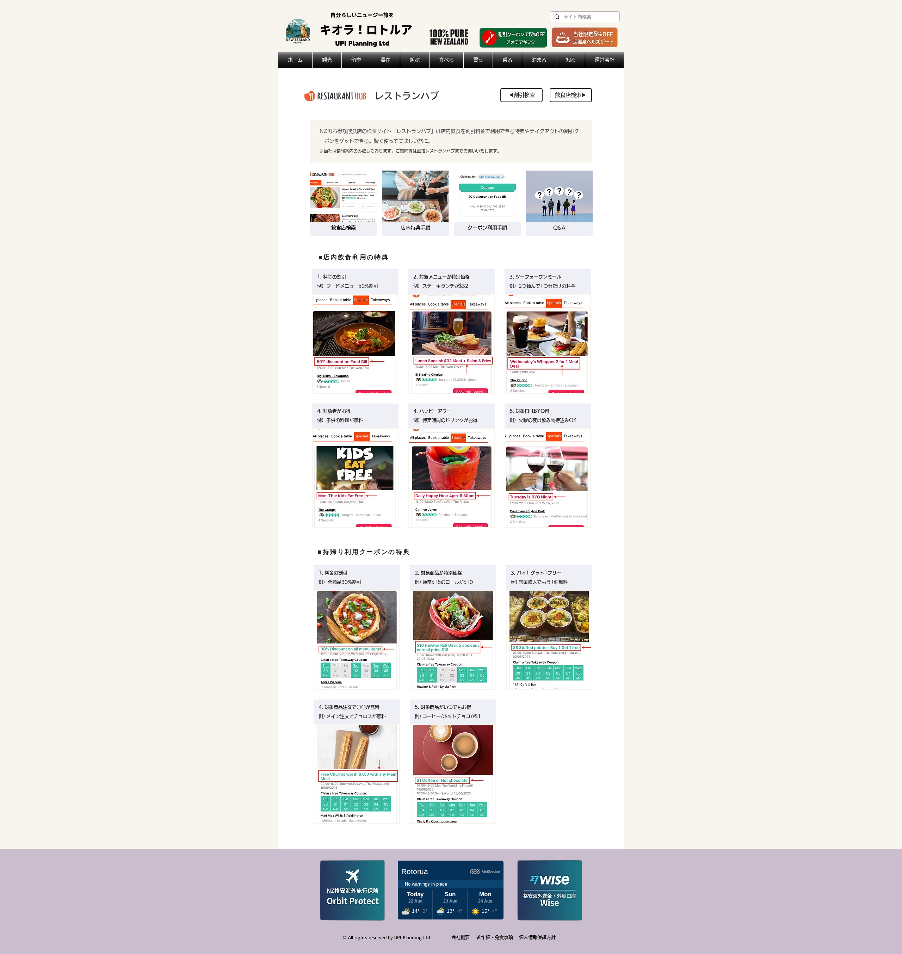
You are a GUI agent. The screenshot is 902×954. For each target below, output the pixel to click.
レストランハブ (440, 151)
